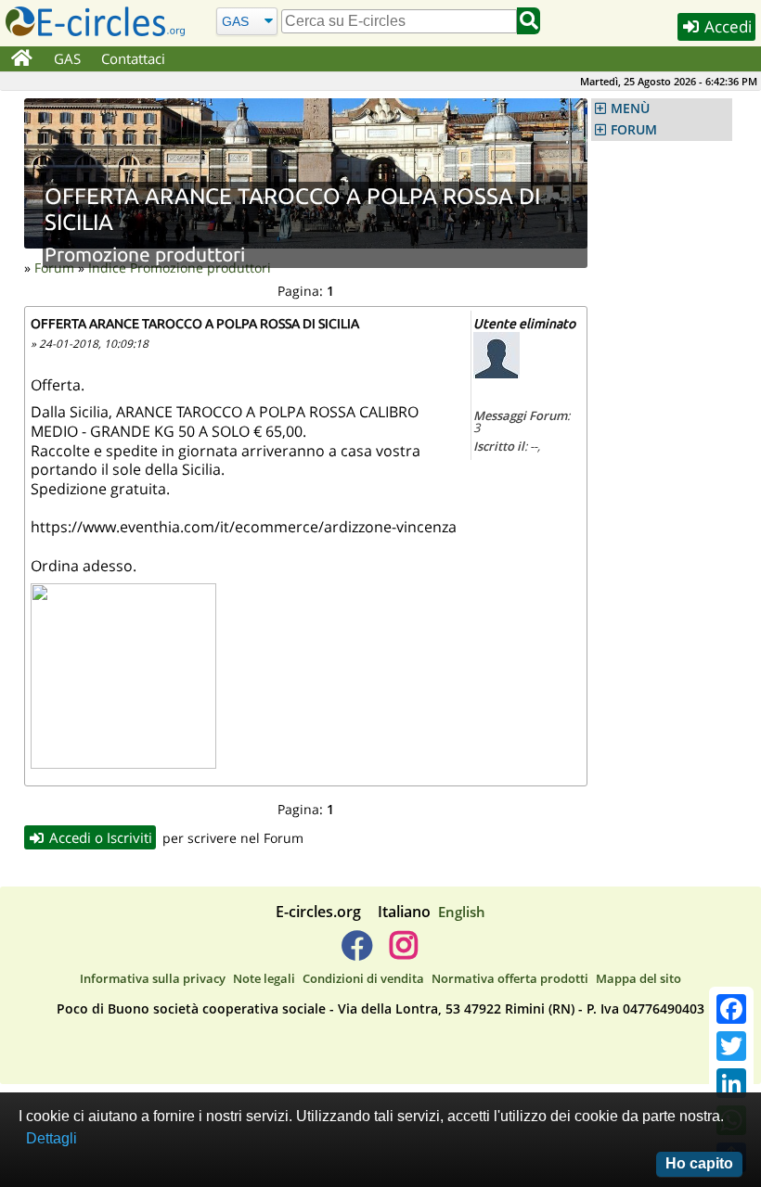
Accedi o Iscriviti (98, 837)
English (461, 911)
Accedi (726, 26)
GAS (67, 58)
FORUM (634, 129)
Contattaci (133, 58)
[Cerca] (528, 20)
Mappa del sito (638, 978)
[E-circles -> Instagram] (403, 952)
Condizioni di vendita (363, 978)
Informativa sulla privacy (153, 978)
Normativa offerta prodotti (510, 978)
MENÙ (630, 108)
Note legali (264, 978)
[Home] (22, 59)
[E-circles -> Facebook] (357, 952)
